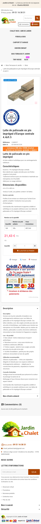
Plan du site (6, 500)
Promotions (6, 490)
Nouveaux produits (9, 493)
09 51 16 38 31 (19, 444)
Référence (6, 142)
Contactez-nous (8, 496)
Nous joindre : (7, 445)
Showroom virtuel (8, 487)
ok (35, 472)
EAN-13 (5, 144)
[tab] (20, 396)
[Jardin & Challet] (8, 21)
